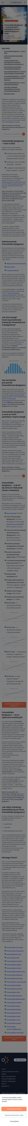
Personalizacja (14, 1121)
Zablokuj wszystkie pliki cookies (14, 1115)
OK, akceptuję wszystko (14, 1109)
